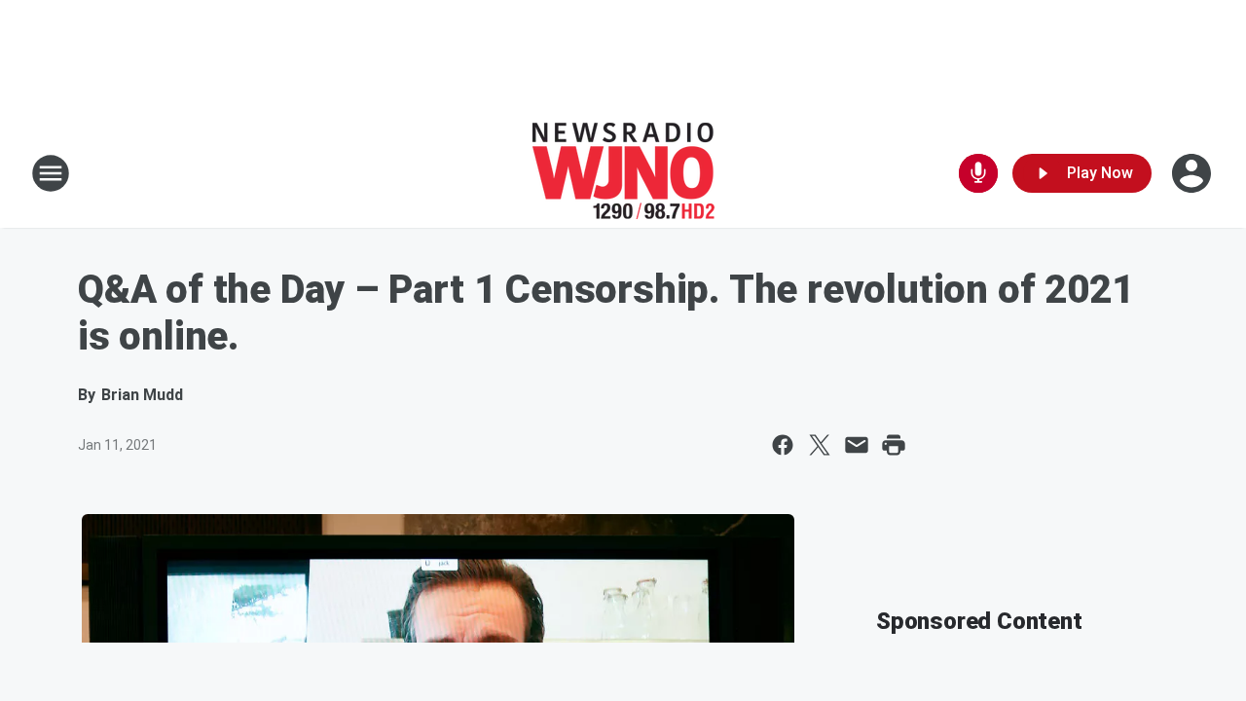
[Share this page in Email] (856, 445)
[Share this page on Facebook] (782, 445)
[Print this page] (893, 445)
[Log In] (1193, 173)
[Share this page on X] (819, 445)
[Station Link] (623, 173)
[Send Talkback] (978, 173)
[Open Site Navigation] (50, 173)
